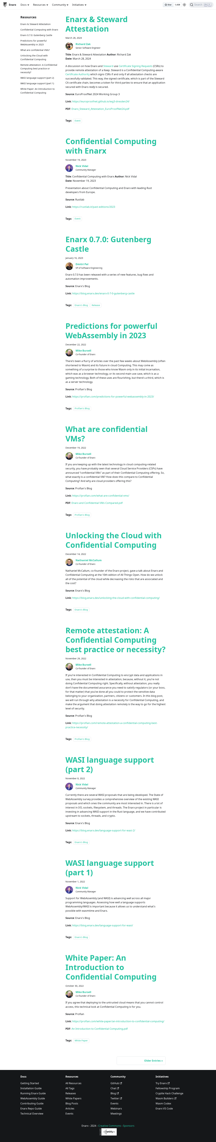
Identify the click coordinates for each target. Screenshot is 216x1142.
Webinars (116, 1108)
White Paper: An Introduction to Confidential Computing (37, 90)
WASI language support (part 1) (37, 83)
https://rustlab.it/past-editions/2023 (93, 207)
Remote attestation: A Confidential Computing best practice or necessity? (38, 68)
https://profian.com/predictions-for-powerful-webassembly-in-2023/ (113, 396)
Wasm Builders (164, 1098)
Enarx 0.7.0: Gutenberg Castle (36, 35)
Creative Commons (109, 1125)
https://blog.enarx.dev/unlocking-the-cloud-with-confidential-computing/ (116, 598)
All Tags (69, 1088)
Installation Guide (31, 1088)
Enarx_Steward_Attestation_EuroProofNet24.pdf (100, 109)
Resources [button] (39, 4)
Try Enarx (161, 1083)
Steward (108, 66)
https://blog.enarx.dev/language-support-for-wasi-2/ (103, 830)
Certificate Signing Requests (135, 66)
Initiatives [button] (78, 4)
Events (69, 1113)
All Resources (73, 1083)
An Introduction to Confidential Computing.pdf (100, 1028)
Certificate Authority (77, 74)
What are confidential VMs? (35, 50)
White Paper (81, 1040)
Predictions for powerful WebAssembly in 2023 (33, 42)
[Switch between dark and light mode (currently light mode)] (184, 4)
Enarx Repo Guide (31, 1108)
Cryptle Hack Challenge (169, 1093)
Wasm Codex (163, 1103)
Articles (69, 1108)
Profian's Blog (82, 408)
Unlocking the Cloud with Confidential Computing (34, 57)
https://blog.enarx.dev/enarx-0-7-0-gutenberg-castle (103, 293)
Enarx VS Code (164, 1108)
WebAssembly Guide (32, 1098)
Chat (113, 1088)
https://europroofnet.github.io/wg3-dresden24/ (101, 101)
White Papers (73, 1098)
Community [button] (59, 4)
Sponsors (128, 1125)
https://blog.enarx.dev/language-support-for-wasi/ (102, 925)
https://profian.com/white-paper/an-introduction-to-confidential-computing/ (118, 1021)
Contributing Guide (31, 1103)
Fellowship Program (168, 1088)
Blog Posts (71, 1103)
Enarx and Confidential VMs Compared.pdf (97, 503)
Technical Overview (31, 1113)
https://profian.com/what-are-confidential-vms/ (100, 495)
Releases (70, 1093)
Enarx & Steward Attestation (35, 24)
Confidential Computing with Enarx (39, 29)
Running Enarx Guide (33, 1093)
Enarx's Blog (81, 305)
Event (77, 120)
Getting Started (29, 1083)
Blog (113, 1093)
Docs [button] (24, 4)
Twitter (115, 1098)
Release (96, 305)
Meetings (116, 1113)
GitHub (115, 1083)
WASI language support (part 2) (37, 77)
